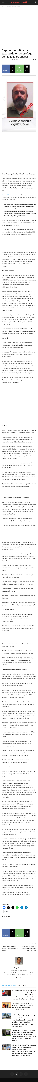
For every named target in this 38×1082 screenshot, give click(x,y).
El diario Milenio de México (10, 195)
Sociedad (8, 6)
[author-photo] (19, 965)
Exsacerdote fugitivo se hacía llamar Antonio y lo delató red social (29, 948)
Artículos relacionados (9, 985)
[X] (20, 978)
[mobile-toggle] (3, 2)
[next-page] (6, 1060)
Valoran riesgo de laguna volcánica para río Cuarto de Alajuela (10, 948)
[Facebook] (17, 978)
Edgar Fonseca (7, 59)
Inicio (3, 6)
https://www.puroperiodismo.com (19, 970)
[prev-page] (3, 1060)
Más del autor (22, 985)
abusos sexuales (16, 6)
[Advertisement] (19, 29)
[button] (35, 2)
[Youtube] (26, 1074)
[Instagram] (16, 1074)
